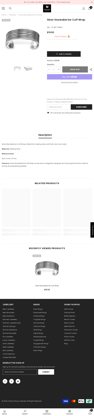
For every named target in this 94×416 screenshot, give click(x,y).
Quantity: (50, 64)
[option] (22, 39)
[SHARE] (90, 70)
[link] (16, 230)
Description (45, 134)
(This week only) (63, 2)
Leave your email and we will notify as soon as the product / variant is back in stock (67, 100)
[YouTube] (18, 381)
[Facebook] (5, 381)
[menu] (3, 8)
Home (4, 15)
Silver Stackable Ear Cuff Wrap (47, 286)
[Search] (10, 8)
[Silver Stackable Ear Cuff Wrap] (47, 268)
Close (92, 2)
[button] (64, 54)
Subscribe (81, 107)
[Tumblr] (11, 381)
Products (12, 15)
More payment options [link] (69, 82)
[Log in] (83, 8)
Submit (46, 372)
